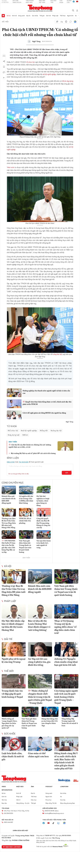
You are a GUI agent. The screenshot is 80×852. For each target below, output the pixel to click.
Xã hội (9, 16)
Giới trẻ (48, 16)
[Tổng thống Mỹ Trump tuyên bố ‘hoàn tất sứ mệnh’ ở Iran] (70, 712)
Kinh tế (14, 16)
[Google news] (65, 823)
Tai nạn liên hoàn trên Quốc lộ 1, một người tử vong (43, 544)
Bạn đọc (4, 803)
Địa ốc (28, 16)
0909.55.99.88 (49, 811)
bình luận (71, 22)
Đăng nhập (11, 462)
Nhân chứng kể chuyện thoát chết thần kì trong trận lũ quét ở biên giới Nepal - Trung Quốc (40, 696)
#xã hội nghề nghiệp (29, 430)
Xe (76, 16)
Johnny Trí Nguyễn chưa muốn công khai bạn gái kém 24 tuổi (66, 661)
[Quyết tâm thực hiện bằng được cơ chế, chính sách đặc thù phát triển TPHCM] (14, 403)
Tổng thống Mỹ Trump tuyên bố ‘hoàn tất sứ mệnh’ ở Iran (70, 722)
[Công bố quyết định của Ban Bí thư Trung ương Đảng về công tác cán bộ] (43, 512)
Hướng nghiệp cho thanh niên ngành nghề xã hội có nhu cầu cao (46, 392)
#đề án (25, 435)
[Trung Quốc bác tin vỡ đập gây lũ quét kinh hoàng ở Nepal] (14, 681)
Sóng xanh (21, 16)
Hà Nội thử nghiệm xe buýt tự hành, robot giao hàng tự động (42, 500)
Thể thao (63, 16)
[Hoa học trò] (75, 780)
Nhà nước (11, 167)
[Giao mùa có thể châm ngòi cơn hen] (40, 744)
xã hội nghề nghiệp (49, 74)
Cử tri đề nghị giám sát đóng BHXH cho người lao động (44, 413)
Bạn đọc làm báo (13, 847)
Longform (64, 786)
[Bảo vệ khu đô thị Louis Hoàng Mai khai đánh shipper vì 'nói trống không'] (40, 611)
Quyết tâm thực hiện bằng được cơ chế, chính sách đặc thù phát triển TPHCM (47, 403)
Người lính (70, 16)
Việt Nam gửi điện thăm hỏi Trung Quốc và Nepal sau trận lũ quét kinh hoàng (25, 546)
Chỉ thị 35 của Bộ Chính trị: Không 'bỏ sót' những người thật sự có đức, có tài (30, 446)
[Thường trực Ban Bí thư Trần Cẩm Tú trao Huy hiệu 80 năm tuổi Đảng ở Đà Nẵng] (9, 512)
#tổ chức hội (13, 430)
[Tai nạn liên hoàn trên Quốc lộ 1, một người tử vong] (43, 534)
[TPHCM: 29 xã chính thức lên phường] (26, 512)
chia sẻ (57, 22)
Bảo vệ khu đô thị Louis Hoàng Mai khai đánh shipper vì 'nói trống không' (39, 625)
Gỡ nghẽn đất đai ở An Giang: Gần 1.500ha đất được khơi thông (26, 499)
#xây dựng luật (14, 435)
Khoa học (49, 800)
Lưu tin (4, 67)
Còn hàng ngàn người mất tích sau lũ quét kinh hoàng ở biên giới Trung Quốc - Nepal (66, 696)
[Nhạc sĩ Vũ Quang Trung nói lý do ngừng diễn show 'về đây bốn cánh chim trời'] (66, 611)
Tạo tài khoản (23, 462)
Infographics (7, 790)
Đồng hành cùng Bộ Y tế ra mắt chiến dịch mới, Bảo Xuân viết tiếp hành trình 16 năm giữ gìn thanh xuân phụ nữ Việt (66, 761)
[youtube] (77, 1)
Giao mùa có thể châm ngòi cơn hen (38, 755)
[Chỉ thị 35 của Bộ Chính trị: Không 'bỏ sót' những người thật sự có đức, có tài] (65, 446)
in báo (66, 22)
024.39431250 (8, 813)
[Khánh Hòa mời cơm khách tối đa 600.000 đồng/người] (9, 490)
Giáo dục (33, 800)
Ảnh (32, 786)
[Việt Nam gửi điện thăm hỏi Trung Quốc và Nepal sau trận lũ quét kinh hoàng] (26, 534)
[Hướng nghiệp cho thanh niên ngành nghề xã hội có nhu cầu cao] (14, 392)
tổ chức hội (30, 62)
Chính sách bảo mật (20, 830)
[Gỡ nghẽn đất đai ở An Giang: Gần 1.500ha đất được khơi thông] (26, 490)
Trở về (4, 78)
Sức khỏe (35, 16)
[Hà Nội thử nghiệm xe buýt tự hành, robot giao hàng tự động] (43, 490)
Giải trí (8, 639)
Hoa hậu (62, 800)
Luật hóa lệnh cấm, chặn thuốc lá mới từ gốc (13, 756)
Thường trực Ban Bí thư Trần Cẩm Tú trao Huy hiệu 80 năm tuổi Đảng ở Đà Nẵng (9, 523)
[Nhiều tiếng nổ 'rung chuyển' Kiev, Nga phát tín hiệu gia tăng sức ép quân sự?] (10, 712)
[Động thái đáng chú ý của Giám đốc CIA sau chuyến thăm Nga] (50, 712)
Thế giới (42, 16)
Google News (75, 22)
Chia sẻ (4, 61)
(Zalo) (56, 811)
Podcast (49, 786)
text (62, 22)
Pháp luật (55, 16)
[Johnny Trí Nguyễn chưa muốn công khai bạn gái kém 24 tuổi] (66, 649)
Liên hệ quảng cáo (49, 808)
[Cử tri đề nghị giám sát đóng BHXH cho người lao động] (14, 414)
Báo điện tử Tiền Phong (40, 8)
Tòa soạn (5, 808)
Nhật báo (20, 786)
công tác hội (57, 354)
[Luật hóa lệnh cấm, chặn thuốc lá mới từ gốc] (14, 744)
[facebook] (73, 1)
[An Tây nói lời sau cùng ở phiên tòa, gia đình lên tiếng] (40, 649)
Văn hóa (4, 800)
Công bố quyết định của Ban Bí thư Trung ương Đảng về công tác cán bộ (43, 523)
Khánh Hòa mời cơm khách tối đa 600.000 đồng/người (9, 499)
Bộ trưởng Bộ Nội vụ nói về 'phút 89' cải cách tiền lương (33, 453)
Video (4, 786)
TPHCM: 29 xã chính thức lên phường (25, 520)
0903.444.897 (8, 822)
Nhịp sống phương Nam (67, 803)
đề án (64, 81)
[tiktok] (54, 823)
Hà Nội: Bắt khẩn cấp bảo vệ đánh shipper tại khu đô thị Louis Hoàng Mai (13, 625)
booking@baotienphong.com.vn (54, 813)
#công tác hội (56, 430)
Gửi (66, 473)
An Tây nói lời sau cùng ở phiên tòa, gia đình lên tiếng (39, 661)
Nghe (4, 56)
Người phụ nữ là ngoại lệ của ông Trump (13, 660)
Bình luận (4, 72)
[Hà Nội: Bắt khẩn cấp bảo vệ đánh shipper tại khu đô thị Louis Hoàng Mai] (14, 611)
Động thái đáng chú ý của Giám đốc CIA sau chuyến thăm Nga (50, 722)
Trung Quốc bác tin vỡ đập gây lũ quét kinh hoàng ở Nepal (12, 693)
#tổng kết (44, 430)
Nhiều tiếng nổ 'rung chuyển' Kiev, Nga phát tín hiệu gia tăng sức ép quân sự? (9, 723)
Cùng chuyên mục (13, 482)
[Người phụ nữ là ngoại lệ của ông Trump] (14, 649)
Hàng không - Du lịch (22, 803)
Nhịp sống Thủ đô (51, 803)
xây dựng (70, 81)
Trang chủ (3, 15)
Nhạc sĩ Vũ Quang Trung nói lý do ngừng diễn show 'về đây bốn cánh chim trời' (65, 626)
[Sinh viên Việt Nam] (64, 780)
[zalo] (59, 823)
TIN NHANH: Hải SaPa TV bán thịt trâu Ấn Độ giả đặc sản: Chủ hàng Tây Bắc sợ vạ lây (8, 546)
